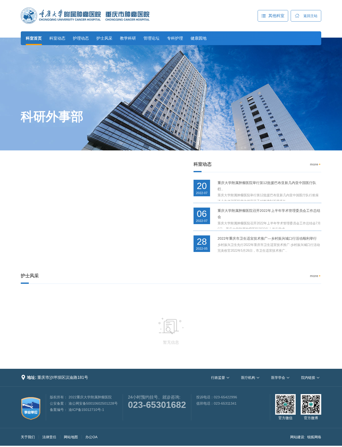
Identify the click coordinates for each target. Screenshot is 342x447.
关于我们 (28, 437)
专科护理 (175, 38)
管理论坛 (151, 38)
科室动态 (57, 38)
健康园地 (199, 38)
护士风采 (104, 38)
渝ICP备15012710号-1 (86, 410)
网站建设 (297, 437)
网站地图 (71, 437)
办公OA (91, 437)
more (315, 164)
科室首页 (34, 38)
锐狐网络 (314, 437)
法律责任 (49, 437)
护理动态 (81, 38)
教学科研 (128, 38)
